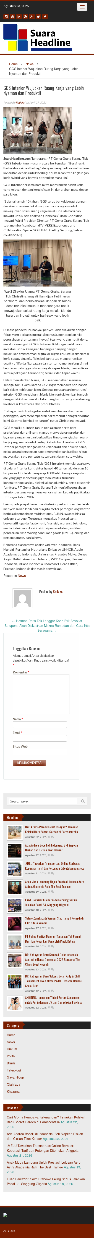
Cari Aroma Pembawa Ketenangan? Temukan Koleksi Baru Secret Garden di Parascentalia (51, 829)
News (30, 64)
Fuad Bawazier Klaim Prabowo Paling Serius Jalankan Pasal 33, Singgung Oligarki (51, 902)
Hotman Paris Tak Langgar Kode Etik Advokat (47, 620)
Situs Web (20, 746)
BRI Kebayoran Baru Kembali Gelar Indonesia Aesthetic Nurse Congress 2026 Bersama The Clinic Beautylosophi (52, 959)
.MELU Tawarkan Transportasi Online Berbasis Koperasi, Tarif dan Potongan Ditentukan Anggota (54, 866)
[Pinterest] (25, 16)
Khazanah (14, 1091)
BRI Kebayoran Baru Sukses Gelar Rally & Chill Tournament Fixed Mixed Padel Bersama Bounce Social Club (53, 981)
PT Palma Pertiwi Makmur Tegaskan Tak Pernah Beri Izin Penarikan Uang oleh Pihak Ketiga (53, 938)
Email (17, 733)
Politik (11, 1056)
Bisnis (11, 1063)
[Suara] (37, 37)
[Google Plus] (32, 16)
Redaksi (20, 102)
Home (13, 64)
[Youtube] (12, 16)
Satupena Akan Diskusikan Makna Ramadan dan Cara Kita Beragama (47, 628)
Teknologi (14, 1070)
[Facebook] (45, 16)
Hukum (12, 1049)
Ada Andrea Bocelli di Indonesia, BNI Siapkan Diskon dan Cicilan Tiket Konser (51, 847)
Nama (18, 719)
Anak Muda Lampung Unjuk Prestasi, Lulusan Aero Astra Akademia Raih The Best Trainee (54, 884)
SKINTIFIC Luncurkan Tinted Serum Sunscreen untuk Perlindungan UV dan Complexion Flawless (53, 1000)
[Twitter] (38, 16)
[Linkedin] (19, 16)
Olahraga (13, 1084)
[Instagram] (6, 16)
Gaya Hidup (15, 1077)
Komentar (21, 672)
